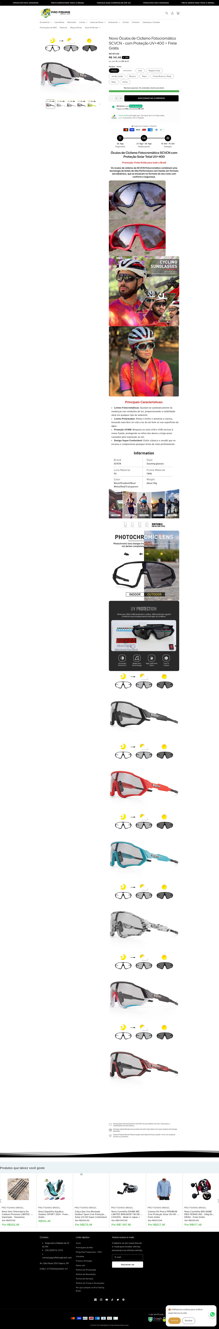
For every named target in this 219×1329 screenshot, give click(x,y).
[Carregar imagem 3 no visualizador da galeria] (71, 104)
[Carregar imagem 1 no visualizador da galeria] (50, 104)
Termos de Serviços (84, 1279)
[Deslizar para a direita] (100, 104)
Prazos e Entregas (84, 1261)
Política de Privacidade (86, 1270)
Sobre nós (80, 1265)
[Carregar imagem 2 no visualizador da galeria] (60, 104)
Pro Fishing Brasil (103, 1325)
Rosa (144, 76)
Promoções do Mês (84, 1247)
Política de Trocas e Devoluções (90, 1283)
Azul (140, 70)
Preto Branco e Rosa (162, 76)
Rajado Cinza (154, 70)
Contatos (80, 1256)
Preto (114, 70)
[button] (45, 22)
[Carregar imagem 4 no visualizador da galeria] (81, 104)
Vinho (125, 82)
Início (78, 1243)
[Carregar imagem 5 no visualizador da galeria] (91, 104)
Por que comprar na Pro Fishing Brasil (90, 1289)
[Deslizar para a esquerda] (42, 104)
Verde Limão (117, 76)
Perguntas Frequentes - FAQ (89, 1252)
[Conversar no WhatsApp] (212, 1314)
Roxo (114, 82)
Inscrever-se (127, 1264)
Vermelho (128, 71)
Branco (132, 76)
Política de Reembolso (86, 1274)
